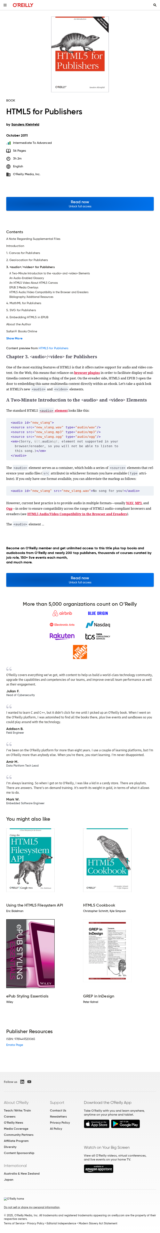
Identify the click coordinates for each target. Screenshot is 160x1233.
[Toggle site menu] (5, 5)
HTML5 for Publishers (53, 348)
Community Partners (18, 1135)
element (54, 410)
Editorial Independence (61, 1223)
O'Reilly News (13, 1123)
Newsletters (58, 1116)
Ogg (9, 508)
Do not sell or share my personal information (32, 1207)
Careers (9, 1116)
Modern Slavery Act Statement (98, 1223)
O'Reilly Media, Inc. (27, 174)
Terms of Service (14, 1223)
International (15, 1165)
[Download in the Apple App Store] (96, 1127)
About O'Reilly (16, 1102)
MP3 (138, 503)
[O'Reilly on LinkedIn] (22, 1082)
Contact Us (58, 1110)
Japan (8, 1180)
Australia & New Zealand (22, 1173)
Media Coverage (16, 1129)
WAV (129, 503)
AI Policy (56, 1129)
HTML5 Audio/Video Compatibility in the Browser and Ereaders (77, 514)
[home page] (23, 5)
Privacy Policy (60, 1123)
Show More (14, 338)
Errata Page (14, 1045)
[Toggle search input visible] (155, 5)
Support (57, 1102)
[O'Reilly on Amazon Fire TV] (98, 1172)
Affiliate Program (16, 1141)
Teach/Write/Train (17, 1110)
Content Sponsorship (19, 1153)
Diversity (10, 1147)
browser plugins (87, 373)
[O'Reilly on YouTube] (29, 1082)
